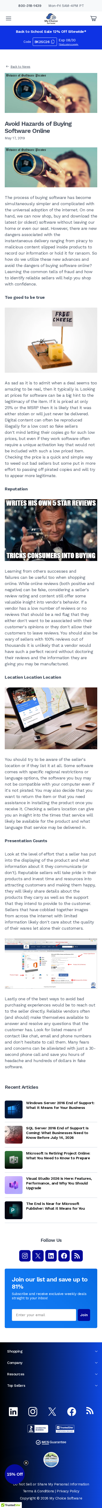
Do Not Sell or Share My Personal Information (51, 1484)
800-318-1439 (29, 6)
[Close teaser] (26, 1462)
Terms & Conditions (38, 1491)
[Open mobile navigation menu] (8, 18)
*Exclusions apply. (69, 44)
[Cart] (93, 18)
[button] (15, 1474)
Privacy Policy (68, 1491)
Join (84, 1315)
